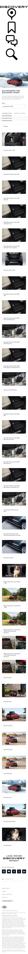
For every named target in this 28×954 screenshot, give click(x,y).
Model (3, 103)
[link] (14, 15)
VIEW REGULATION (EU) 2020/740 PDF (10, 915)
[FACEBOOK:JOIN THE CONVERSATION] (14, 871)
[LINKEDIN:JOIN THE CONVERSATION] (24, 871)
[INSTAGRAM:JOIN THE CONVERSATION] (4, 871)
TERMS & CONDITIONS (7, 894)
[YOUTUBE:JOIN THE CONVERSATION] (9, 871)
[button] (14, 0)
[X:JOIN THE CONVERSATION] (19, 871)
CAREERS (4, 891)
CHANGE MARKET (6, 888)
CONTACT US (5, 897)
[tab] (7, 113)
